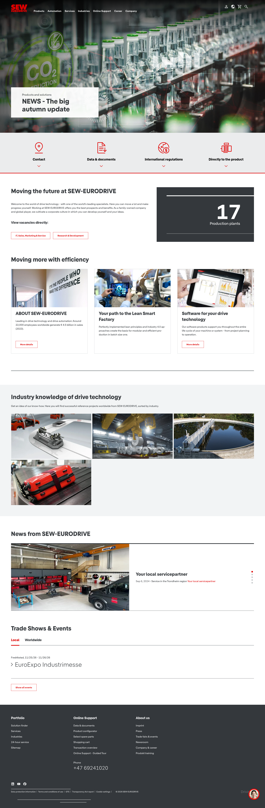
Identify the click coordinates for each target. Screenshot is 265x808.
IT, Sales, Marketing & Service (31, 235)
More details (26, 344)
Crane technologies (117, 452)
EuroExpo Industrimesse (48, 664)
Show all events (24, 687)
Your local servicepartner (201, 581)
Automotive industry (37, 452)
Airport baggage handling (42, 499)
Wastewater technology (202, 452)
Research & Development (71, 235)
